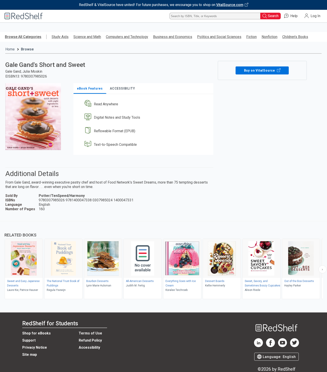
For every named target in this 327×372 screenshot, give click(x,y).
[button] (144, 104)
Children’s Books (295, 37)
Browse (27, 49)
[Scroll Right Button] (323, 269)
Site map (29, 354)
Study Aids (60, 37)
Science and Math (87, 37)
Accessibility (89, 347)
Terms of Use (90, 333)
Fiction (251, 37)
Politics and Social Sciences (219, 37)
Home (10, 49)
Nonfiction (269, 37)
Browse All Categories (23, 37)
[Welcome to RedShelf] (23, 16)
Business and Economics (172, 37)
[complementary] (163, 260)
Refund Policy (90, 340)
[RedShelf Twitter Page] (294, 346)
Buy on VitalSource (260, 70)
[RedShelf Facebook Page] (270, 346)
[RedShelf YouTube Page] (282, 346)
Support (29, 340)
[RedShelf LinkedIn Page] (258, 346)
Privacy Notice (34, 347)
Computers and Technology (127, 37)
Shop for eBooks (36, 333)
